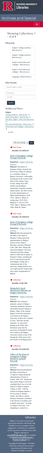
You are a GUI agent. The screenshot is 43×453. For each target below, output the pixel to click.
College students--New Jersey (16, 115)
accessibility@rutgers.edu (17, 435)
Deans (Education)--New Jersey (17, 117)
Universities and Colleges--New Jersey (19, 127)
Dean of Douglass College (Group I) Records (21, 157)
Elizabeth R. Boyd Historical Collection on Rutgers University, (20, 290)
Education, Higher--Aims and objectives (19, 119)
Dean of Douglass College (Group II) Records (21, 223)
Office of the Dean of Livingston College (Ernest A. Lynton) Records (19, 357)
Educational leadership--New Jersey (18, 124)
